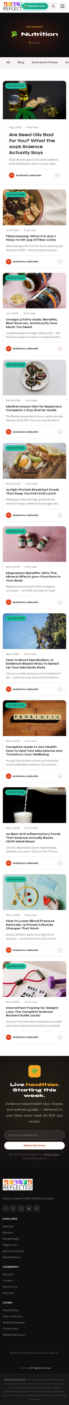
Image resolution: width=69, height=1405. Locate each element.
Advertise (8, 1293)
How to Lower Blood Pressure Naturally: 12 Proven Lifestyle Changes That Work (30, 924)
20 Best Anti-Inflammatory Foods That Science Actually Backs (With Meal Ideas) (33, 837)
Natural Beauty (12, 1257)
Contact (8, 1280)
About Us (8, 1274)
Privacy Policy (51, 1154)
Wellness (8, 1226)
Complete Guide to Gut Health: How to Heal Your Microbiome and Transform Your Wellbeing (34, 750)
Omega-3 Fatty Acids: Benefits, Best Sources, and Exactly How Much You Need (32, 323)
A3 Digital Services (40, 1367)
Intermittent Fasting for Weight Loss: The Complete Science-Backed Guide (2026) (32, 1011)
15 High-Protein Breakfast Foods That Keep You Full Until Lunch (32, 491)
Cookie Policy (11, 1328)
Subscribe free (34, 1145)
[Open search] (53, 6)
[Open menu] (62, 6)
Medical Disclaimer (14, 1322)
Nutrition (8, 1232)
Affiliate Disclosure (14, 1334)
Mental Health (11, 1238)
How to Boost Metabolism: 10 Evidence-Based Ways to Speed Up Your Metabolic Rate (32, 663)
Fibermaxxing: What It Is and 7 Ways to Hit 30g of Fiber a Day (31, 238)
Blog (21, 62)
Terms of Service (12, 1316)
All (8, 62)
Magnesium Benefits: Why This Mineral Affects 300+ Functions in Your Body (33, 576)
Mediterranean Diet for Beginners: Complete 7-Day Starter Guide (34, 408)
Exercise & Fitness (45, 62)
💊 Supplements (35, 6)
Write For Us (10, 1286)
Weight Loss (10, 1245)
